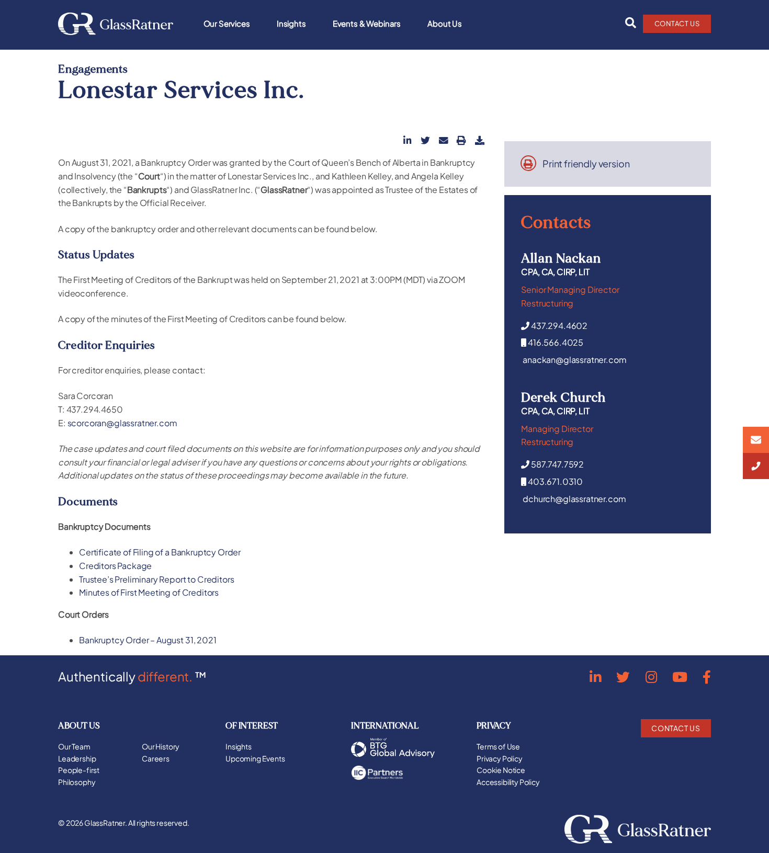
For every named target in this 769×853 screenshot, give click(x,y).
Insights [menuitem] (238, 746)
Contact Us (677, 23)
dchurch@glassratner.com (574, 498)
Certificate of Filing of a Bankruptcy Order (160, 552)
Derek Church (563, 397)
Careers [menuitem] (155, 758)
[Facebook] (707, 676)
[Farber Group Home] (115, 24)
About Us (444, 23)
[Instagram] (651, 676)
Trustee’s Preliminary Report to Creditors (156, 579)
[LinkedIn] (595, 676)
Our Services (226, 23)
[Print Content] (461, 140)
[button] (407, 140)
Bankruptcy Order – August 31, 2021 (148, 639)
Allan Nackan (561, 258)
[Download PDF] (479, 140)
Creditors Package (115, 565)
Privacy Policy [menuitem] (500, 758)
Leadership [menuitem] (77, 758)
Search (627, 23)
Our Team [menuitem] (74, 746)
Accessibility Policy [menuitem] (508, 782)
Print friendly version (585, 163)
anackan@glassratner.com (574, 359)
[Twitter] (623, 676)
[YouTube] (679, 676)
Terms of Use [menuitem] (498, 746)
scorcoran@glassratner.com (122, 422)
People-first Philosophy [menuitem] (78, 776)
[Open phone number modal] (756, 466)
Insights (291, 23)
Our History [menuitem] (160, 746)
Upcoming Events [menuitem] (255, 758)
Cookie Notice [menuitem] (501, 770)
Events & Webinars (367, 23)
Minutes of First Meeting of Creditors (149, 592)
